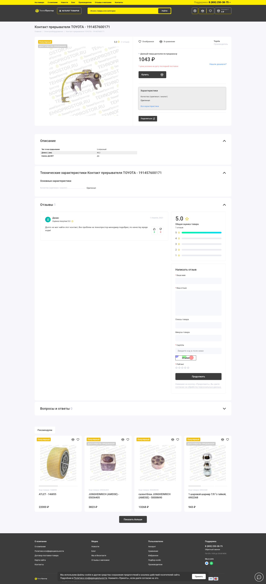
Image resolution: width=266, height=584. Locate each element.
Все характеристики (150, 106)
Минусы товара (182, 332)
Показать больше (133, 519)
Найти (164, 11)
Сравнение (153, 551)
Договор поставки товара (46, 555)
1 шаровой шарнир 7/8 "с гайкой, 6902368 (207, 496)
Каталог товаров (70, 11)
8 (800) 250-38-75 (211, 2)
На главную (39, 2)
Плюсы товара (182, 319)
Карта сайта (40, 560)
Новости (64, 2)
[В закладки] (78, 439)
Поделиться (146, 118)
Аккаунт (152, 546)
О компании (52, 2)
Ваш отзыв (182, 288)
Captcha (180, 345)
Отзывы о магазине (103, 2)
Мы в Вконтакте (98, 555)
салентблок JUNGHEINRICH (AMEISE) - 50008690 (155, 496)
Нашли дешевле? (218, 64)
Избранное (153, 555)
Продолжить (198, 376)
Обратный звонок (212, 549)
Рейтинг (180, 364)
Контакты (119, 2)
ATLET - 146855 (47, 494)
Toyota (217, 41)
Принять (199, 576)
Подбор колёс (154, 560)
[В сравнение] (73, 439)
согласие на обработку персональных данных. (198, 387)
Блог (73, 2)
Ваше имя (181, 275)
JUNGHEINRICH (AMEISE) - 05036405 (104, 496)
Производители (85, 2)
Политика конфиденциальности (90, 578)
